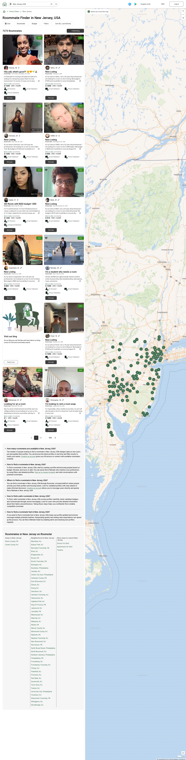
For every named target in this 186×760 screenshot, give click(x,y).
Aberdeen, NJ (36, 541)
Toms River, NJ (36, 685)
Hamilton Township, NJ (39, 595)
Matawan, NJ (36, 621)
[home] (5, 11)
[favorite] (5, 38)
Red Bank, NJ (36, 678)
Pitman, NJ (35, 668)
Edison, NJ (35, 585)
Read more (11, 362)
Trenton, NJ (35, 688)
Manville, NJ (35, 618)
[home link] (5, 4)
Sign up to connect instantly (45, 472)
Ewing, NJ (35, 588)
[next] (56, 4)
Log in (176, 4)
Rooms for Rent (63, 543)
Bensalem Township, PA (40, 548)
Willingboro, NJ (37, 702)
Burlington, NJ (36, 565)
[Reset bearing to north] (183, 18)
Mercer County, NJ (38, 628)
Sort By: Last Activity (63, 24)
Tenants (60, 550)
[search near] (10, 4)
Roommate (21, 24)
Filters (46, 24)
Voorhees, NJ (36, 695)
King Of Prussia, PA (38, 605)
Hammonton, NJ (37, 598)
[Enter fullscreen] (183, 753)
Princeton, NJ (36, 675)
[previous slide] (48, 118)
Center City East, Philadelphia (42, 575)
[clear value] (51, 4)
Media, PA (35, 625)
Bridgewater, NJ (37, 555)
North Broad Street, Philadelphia (43, 648)
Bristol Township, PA (39, 561)
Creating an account (28, 456)
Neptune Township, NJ (39, 638)
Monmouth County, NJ (39, 631)
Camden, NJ (35, 571)
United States (14, 11)
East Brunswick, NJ (38, 581)
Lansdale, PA (36, 611)
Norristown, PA (36, 645)
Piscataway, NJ (37, 661)
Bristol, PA (35, 558)
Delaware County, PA (39, 578)
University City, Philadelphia (41, 692)
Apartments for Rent (64, 547)
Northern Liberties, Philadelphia (43, 655)
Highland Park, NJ (37, 601)
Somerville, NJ (36, 682)
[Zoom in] (183, 11)
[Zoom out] (183, 14)
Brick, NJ (34, 551)
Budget (34, 24)
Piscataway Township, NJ (40, 665)
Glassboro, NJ (36, 591)
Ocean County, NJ (11, 545)
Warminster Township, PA (40, 698)
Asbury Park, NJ (37, 545)
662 (51, 438)
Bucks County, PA (11, 541)
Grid (8, 24)
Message (9, 98)
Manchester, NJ (37, 615)
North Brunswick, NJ (38, 651)
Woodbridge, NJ (37, 705)
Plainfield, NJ (36, 672)
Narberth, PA (35, 635)
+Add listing (75, 31)
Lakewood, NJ (36, 608)
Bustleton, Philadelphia (39, 568)
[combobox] (31, 4)
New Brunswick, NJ (38, 641)
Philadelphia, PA (37, 658)
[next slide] (80, 118)
